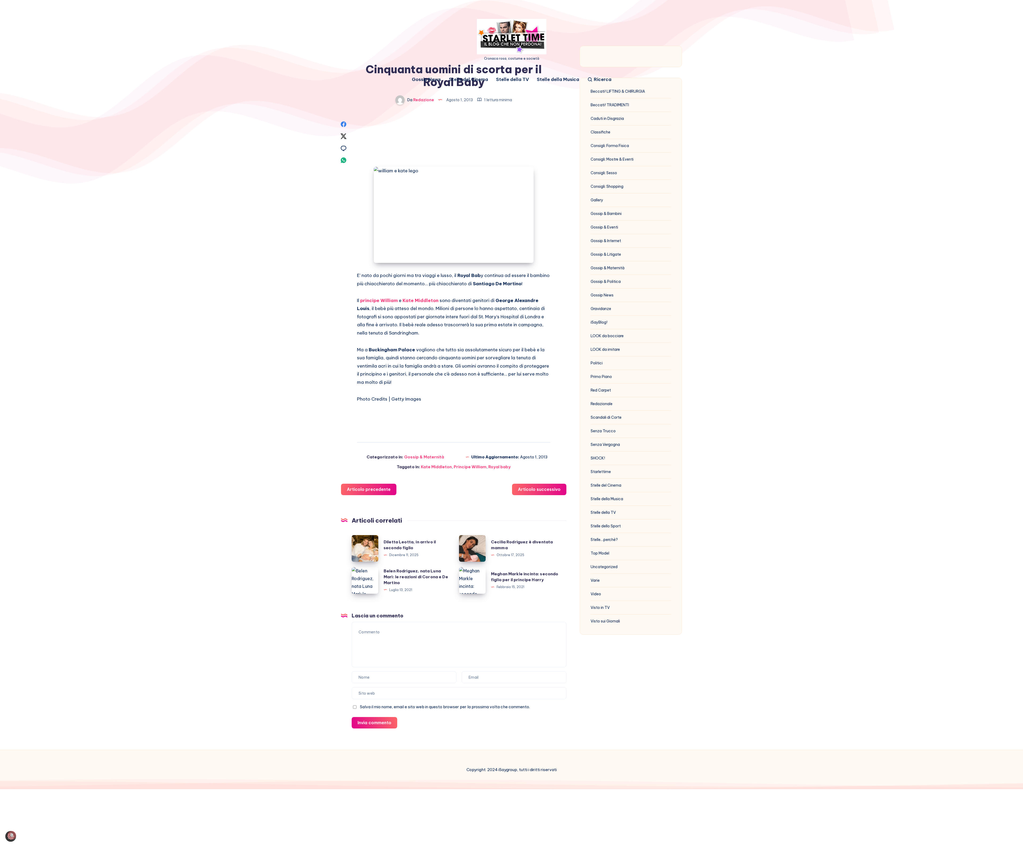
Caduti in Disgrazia (607, 118)
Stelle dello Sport (606, 526)
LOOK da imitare (605, 349)
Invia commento (374, 722)
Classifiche (600, 132)
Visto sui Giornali (605, 621)
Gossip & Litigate (606, 254)
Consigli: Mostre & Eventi (612, 159)
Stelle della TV (512, 79)
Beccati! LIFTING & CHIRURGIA (618, 91)
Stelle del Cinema (468, 79)
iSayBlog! (599, 322)
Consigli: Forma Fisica (610, 145)
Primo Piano (601, 376)
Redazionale (601, 403)
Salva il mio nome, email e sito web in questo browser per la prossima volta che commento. (445, 706)
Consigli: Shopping (607, 186)
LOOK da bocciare (607, 335)
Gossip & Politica (606, 281)
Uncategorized (604, 566)
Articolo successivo (539, 489)
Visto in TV (600, 607)
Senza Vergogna (605, 444)
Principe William (470, 466)
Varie (595, 580)
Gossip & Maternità (424, 456)
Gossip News (426, 79)
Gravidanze (601, 308)
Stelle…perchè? (604, 539)
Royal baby (499, 466)
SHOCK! (598, 458)
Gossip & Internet (606, 240)
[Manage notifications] (11, 835)
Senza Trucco (603, 431)
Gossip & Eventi (604, 227)
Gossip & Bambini (606, 213)
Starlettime (601, 471)
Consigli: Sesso (604, 172)
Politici (597, 363)
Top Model (600, 553)
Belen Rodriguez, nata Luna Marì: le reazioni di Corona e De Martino (416, 576)
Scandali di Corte (606, 417)
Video (596, 594)
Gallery (597, 200)
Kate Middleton (436, 466)
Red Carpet (601, 390)
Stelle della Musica (558, 79)
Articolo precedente (369, 489)
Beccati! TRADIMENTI (610, 105)
